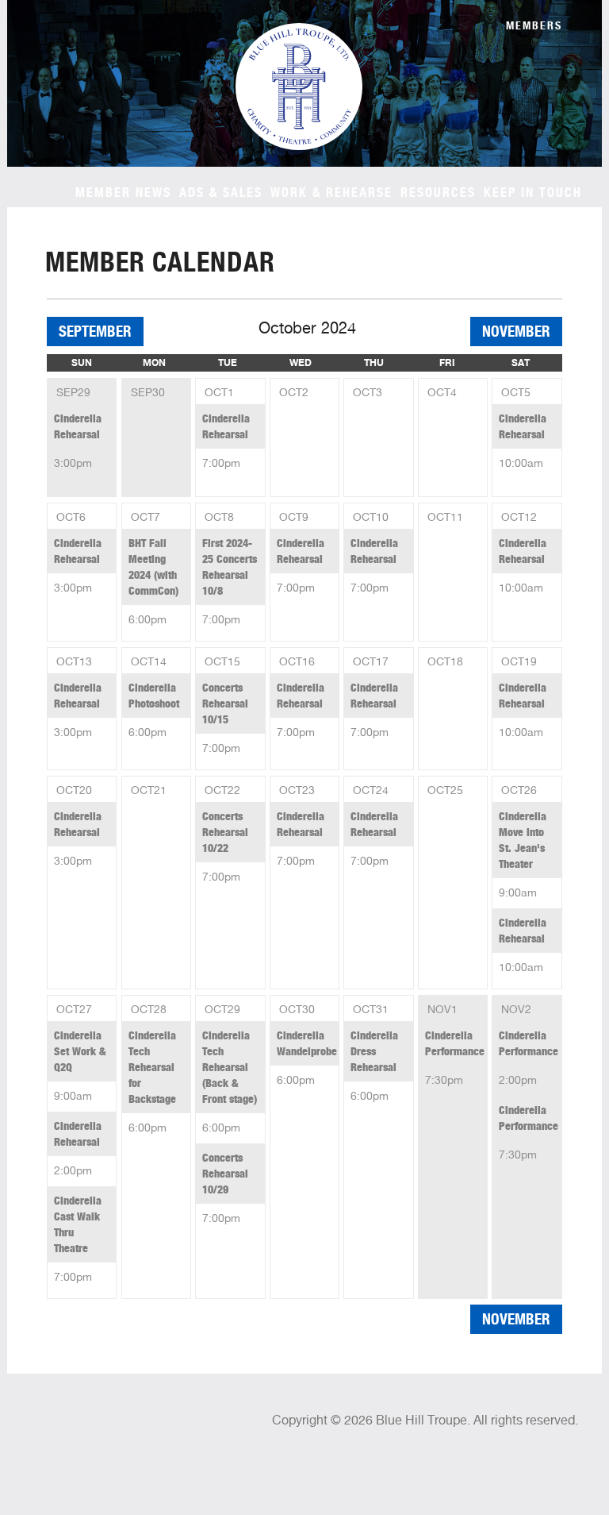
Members (534, 25)
